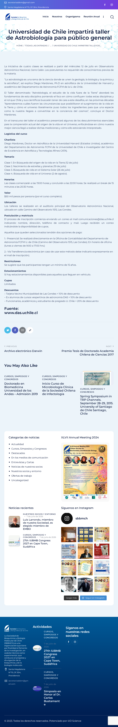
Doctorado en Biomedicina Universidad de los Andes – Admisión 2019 (21, 389)
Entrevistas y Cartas (22, 462)
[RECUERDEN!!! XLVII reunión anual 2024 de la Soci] (68, 567)
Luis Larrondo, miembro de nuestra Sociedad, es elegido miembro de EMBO (38, 524)
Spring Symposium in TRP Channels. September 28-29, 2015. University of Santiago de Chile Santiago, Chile (96, 405)
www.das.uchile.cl (21, 313)
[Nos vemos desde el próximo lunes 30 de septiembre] (101, 534)
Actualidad (17, 444)
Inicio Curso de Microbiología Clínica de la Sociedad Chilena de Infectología (58, 389)
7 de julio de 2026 (35, 516)
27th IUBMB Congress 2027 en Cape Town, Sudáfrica (37, 543)
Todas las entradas (36, 45)
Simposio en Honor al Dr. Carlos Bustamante (52, 698)
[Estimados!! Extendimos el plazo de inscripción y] (85, 567)
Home (19, 45)
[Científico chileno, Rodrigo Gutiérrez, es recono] (85, 584)
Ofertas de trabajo (21, 475)
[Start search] (112, 17)
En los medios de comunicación (29, 457)
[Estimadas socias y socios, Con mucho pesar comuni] (85, 551)
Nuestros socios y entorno (26, 471)
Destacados (18, 453)
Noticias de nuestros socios (27, 466)
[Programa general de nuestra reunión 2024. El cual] (85, 534)
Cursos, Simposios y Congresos (16, 378)
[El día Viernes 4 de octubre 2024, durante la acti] (68, 551)
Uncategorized (19, 480)
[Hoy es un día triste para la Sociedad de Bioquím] (68, 584)
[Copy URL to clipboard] (30, 330)
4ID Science (74, 721)
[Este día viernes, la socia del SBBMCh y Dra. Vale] (101, 551)
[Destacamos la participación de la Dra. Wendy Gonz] (68, 534)
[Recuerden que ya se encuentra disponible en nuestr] (101, 567)
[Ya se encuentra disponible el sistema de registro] (101, 584)
